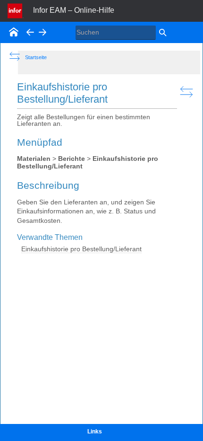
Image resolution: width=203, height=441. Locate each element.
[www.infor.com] (16, 10)
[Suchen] (162, 33)
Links (94, 431)
